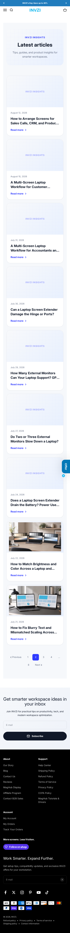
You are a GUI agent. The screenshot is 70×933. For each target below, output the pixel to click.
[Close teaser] (63, 475)
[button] (66, 466)
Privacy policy (26, 920)
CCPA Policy (44, 793)
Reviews (7, 781)
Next (37, 664)
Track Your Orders (13, 829)
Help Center (44, 765)
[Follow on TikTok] (47, 892)
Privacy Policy (45, 787)
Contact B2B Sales (13, 798)
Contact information (30, 923)
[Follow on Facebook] (5, 892)
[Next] (66, 3)
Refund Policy (45, 776)
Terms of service (44, 920)
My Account (9, 818)
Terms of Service (47, 781)
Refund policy (9, 920)
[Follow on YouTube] (38, 892)
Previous (16, 657)
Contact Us (9, 776)
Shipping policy (10, 923)
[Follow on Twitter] (14, 892)
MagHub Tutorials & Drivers (48, 800)
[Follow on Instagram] (22, 892)
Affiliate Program (12, 793)
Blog (5, 770)
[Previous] (3, 3)
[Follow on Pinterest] (30, 892)
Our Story (8, 765)
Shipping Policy (46, 770)
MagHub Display (12, 787)
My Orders (9, 824)
